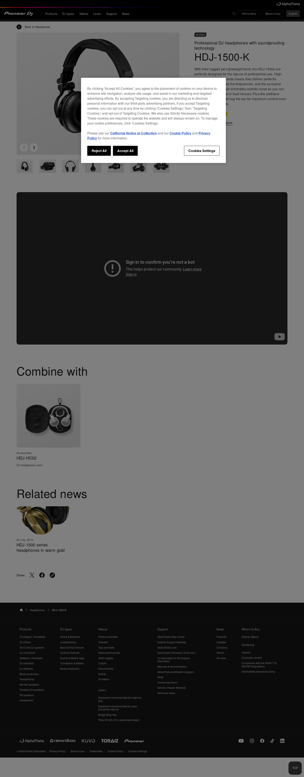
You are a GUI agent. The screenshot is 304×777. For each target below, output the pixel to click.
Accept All (125, 150)
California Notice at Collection (133, 133)
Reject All (99, 150)
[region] (153, 120)
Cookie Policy (180, 133)
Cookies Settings (201, 150)
